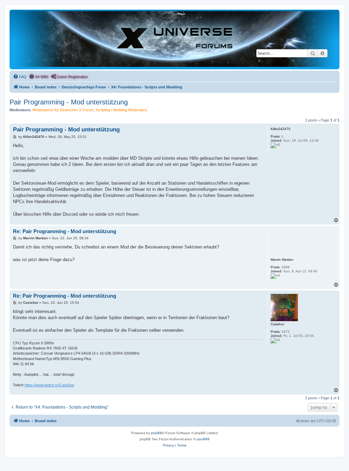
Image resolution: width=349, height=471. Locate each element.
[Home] (174, 39)
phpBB (156, 433)
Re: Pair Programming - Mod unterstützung (64, 231)
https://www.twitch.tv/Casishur (49, 385)
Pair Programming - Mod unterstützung (69, 102)
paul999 (203, 439)
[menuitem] (20, 77)
